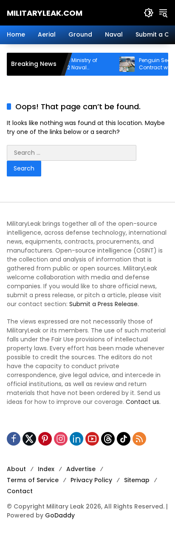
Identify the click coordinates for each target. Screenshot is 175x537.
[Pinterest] (45, 439)
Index (46, 469)
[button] (149, 13)
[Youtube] (92, 439)
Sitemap (137, 480)
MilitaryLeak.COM (44, 13)
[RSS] (139, 439)
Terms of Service (33, 480)
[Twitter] (29, 439)
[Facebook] (13, 439)
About (16, 469)
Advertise (81, 469)
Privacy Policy (91, 480)
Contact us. (143, 402)
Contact (20, 491)
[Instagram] (61, 439)
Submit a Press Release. (104, 304)
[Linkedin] (76, 439)
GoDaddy (60, 515)
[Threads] (108, 439)
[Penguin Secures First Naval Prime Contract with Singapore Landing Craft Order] (122, 64)
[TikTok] (123, 439)
